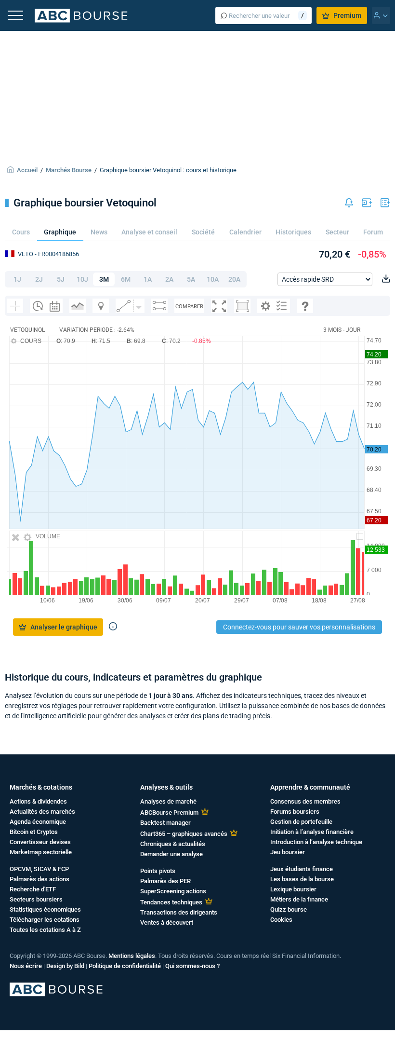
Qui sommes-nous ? (192, 966)
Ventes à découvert (166, 922)
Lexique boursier (293, 889)
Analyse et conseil (149, 232)
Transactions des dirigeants (178, 912)
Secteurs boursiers (36, 899)
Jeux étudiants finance (301, 869)
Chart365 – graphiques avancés (183, 833)
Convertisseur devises (40, 842)
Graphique (60, 232)
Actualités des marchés (42, 811)
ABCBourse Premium (169, 812)
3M (104, 279)
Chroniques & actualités (172, 843)
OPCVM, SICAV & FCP (39, 869)
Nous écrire (26, 966)
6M (126, 279)
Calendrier (245, 232)
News (99, 232)
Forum (373, 232)
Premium (347, 15)
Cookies (281, 919)
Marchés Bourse (69, 170)
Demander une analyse (171, 854)
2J (39, 279)
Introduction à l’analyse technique (316, 842)
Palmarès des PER (165, 881)
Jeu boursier (287, 852)
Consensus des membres (305, 801)
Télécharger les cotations (44, 919)
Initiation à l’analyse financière (312, 831)
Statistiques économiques (45, 909)
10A (213, 279)
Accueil (27, 170)
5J (61, 279)
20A (234, 279)
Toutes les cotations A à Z (45, 929)
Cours (21, 232)
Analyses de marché (168, 801)
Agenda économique (38, 821)
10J (82, 279)
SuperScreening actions (173, 891)
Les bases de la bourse (302, 879)
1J (17, 279)
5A (191, 279)
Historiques (293, 232)
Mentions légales (131, 955)
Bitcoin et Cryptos (34, 831)
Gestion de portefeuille (301, 821)
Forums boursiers (294, 811)
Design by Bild (65, 966)
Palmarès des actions (39, 879)
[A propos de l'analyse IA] (113, 627)
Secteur (337, 232)
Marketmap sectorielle (41, 852)
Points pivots (157, 870)
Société (203, 232)
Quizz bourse (288, 909)
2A (169, 279)
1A (148, 279)
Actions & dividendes (38, 801)
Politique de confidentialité (125, 966)
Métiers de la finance (299, 899)
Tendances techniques (171, 902)
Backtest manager (165, 822)
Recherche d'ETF (33, 889)
